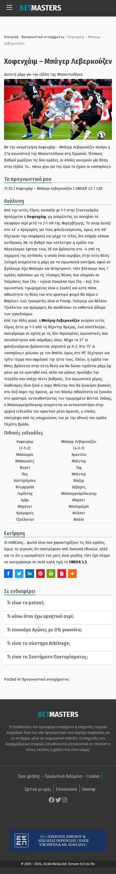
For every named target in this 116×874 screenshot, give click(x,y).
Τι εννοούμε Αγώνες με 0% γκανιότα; (44, 630)
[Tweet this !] (19, 573)
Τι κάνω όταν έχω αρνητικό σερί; (40, 616)
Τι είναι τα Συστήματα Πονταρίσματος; (47, 657)
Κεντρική (11, 37)
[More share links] (72, 573)
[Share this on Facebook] (8, 573)
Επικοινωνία (66, 789)
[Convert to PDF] (61, 573)
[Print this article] (51, 573)
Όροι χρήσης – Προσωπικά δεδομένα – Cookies (59, 776)
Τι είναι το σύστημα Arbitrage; (38, 643)
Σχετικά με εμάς (38, 789)
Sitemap (88, 789)
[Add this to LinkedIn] (29, 573)
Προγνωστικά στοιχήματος (42, 37)
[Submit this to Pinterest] (40, 573)
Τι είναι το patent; (25, 603)
